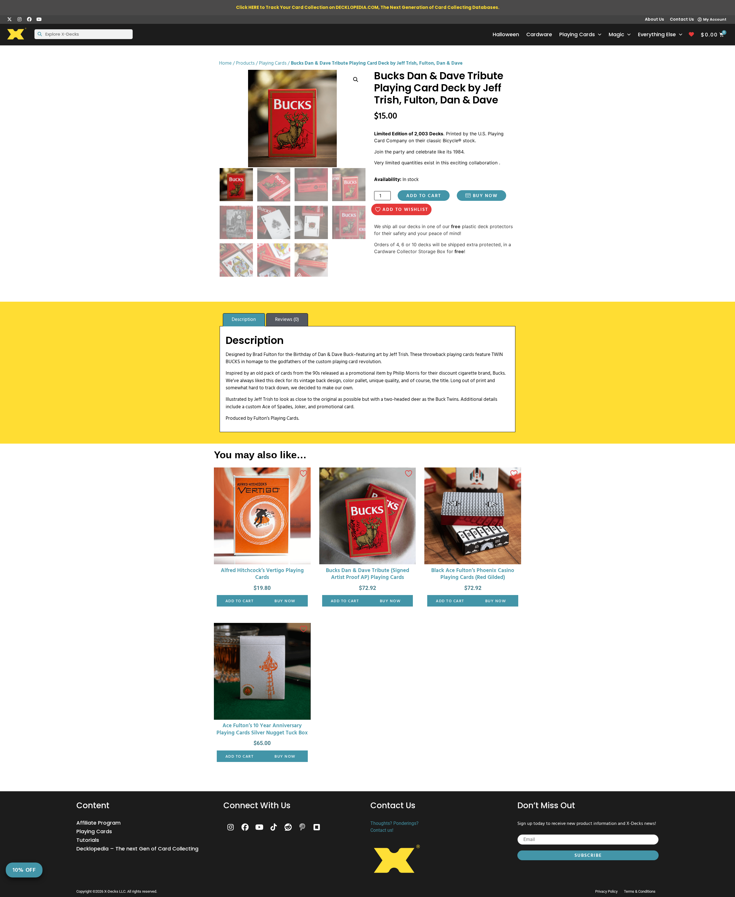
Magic (616, 34)
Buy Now (484, 195)
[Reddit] (288, 827)
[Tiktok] (273, 827)
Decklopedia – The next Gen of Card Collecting (137, 849)
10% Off (24, 870)
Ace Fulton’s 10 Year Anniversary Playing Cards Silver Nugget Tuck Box (262, 729)
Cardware (539, 34)
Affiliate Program (98, 823)
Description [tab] (244, 319)
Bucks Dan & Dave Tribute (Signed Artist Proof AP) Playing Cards (367, 574)
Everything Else (657, 34)
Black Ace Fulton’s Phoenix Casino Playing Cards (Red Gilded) (472, 574)
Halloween (506, 34)
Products (245, 63)
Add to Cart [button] (239, 601)
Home (225, 63)
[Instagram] (19, 19)
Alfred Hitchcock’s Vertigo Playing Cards (262, 574)
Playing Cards (577, 34)
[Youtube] (39, 19)
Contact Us (682, 19)
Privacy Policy (606, 891)
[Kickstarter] (317, 827)
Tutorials (87, 840)
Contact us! (381, 830)
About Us (654, 19)
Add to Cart (423, 195)
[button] (356, 79)
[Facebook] (29, 19)
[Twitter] (9, 19)
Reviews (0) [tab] (287, 319)
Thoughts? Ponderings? (394, 823)
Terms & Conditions (639, 891)
